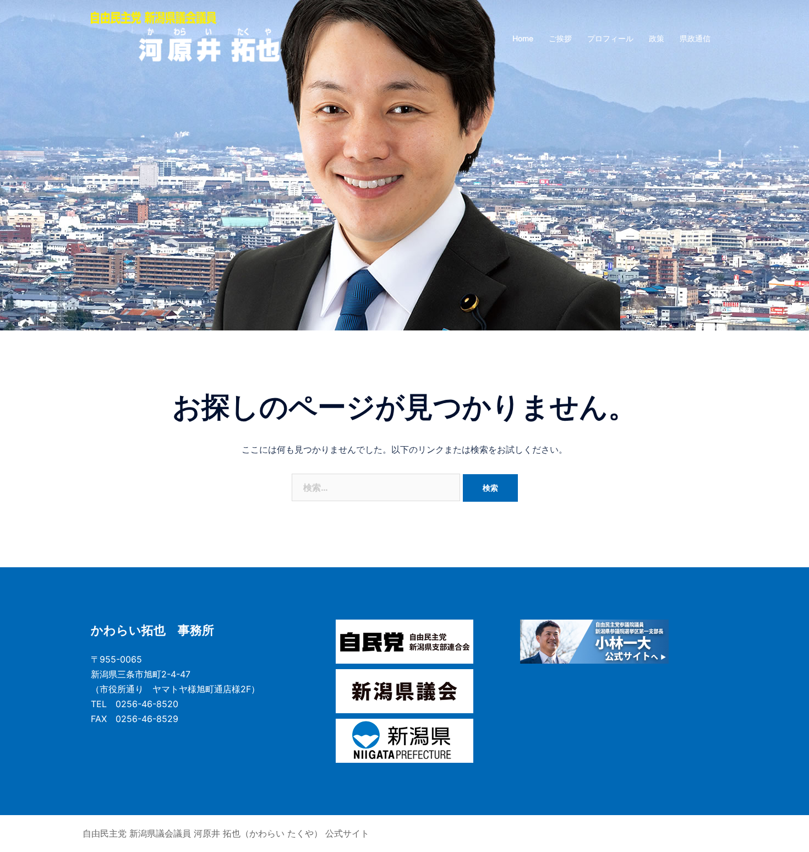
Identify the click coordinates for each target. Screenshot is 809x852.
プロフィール (610, 38)
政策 (656, 38)
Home (522, 38)
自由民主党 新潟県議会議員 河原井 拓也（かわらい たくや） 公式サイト (226, 833)
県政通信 (695, 38)
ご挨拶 (560, 38)
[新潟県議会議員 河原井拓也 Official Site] (185, 37)
